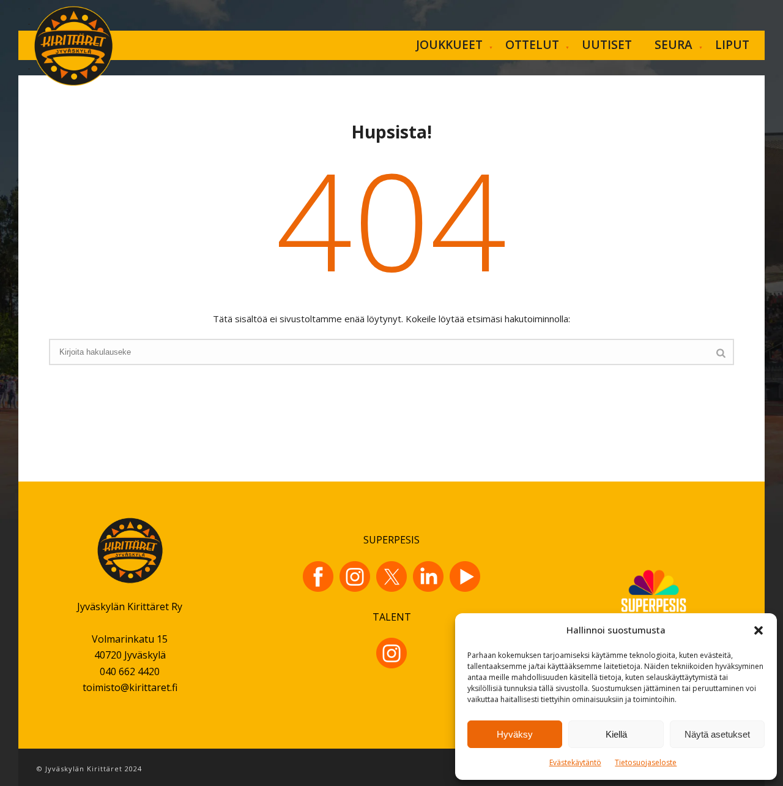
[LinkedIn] (428, 576)
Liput (732, 45)
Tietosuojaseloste (646, 762)
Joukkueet (449, 45)
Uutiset (607, 45)
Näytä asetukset (717, 734)
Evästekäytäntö (575, 762)
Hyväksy (515, 734)
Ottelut (532, 45)
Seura (673, 45)
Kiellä (616, 734)
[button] (758, 630)
